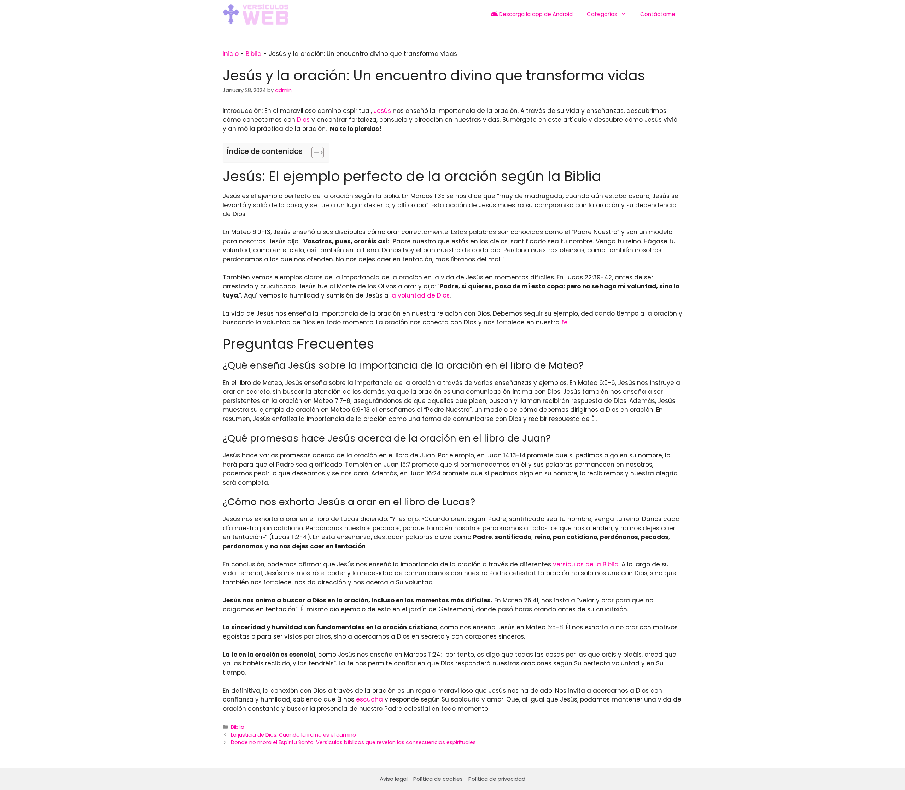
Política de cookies (438, 779)
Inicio (231, 54)
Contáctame (657, 14)
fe (564, 322)
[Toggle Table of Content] (314, 152)
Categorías (602, 14)
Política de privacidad (496, 779)
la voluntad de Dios (420, 295)
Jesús (382, 110)
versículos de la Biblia (586, 564)
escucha (369, 699)
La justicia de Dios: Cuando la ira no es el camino (293, 734)
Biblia (254, 54)
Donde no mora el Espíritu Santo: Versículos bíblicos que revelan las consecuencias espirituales (353, 742)
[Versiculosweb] (255, 14)
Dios (303, 119)
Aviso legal (394, 779)
